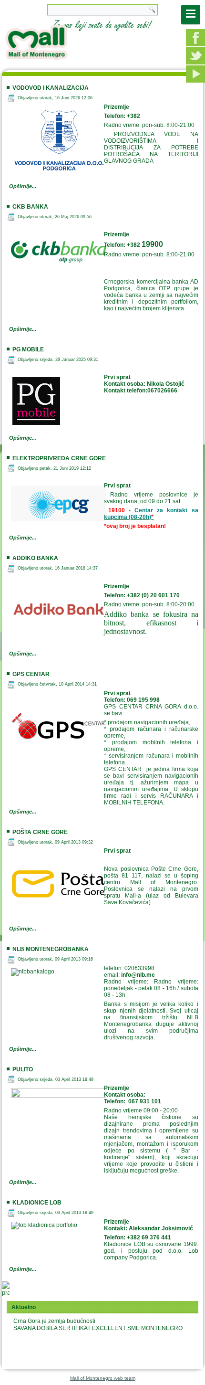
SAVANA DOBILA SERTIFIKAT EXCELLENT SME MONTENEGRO (98, 1328)
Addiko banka (35, 558)
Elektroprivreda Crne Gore (59, 458)
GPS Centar (31, 674)
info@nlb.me (138, 975)
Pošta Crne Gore (40, 832)
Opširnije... (22, 186)
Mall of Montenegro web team (102, 1378)
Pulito (22, 1069)
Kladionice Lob (37, 1202)
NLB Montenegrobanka (50, 949)
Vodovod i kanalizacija (50, 88)
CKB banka (30, 206)
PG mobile (28, 349)
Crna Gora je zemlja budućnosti (54, 1321)
